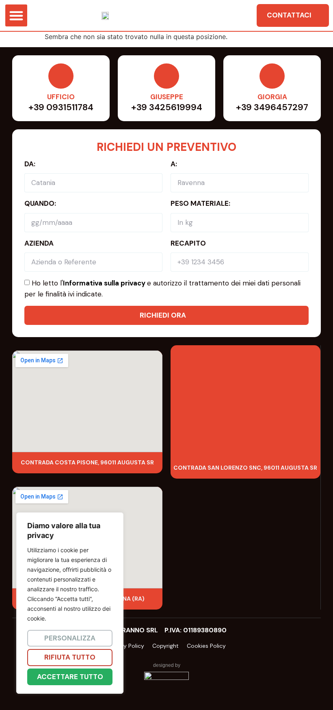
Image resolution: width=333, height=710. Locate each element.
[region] (105, 603)
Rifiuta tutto (69, 657)
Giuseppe (166, 96)
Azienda (39, 243)
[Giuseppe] (166, 76)
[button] (16, 15)
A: (174, 163)
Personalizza (69, 638)
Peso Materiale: (200, 203)
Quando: (40, 203)
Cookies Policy (206, 645)
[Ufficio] (61, 76)
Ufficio (61, 96)
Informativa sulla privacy (104, 283)
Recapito (188, 243)
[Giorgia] (272, 76)
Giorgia (272, 96)
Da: (29, 163)
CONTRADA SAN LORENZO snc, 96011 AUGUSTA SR (245, 467)
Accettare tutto (70, 676)
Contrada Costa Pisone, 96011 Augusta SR (87, 462)
